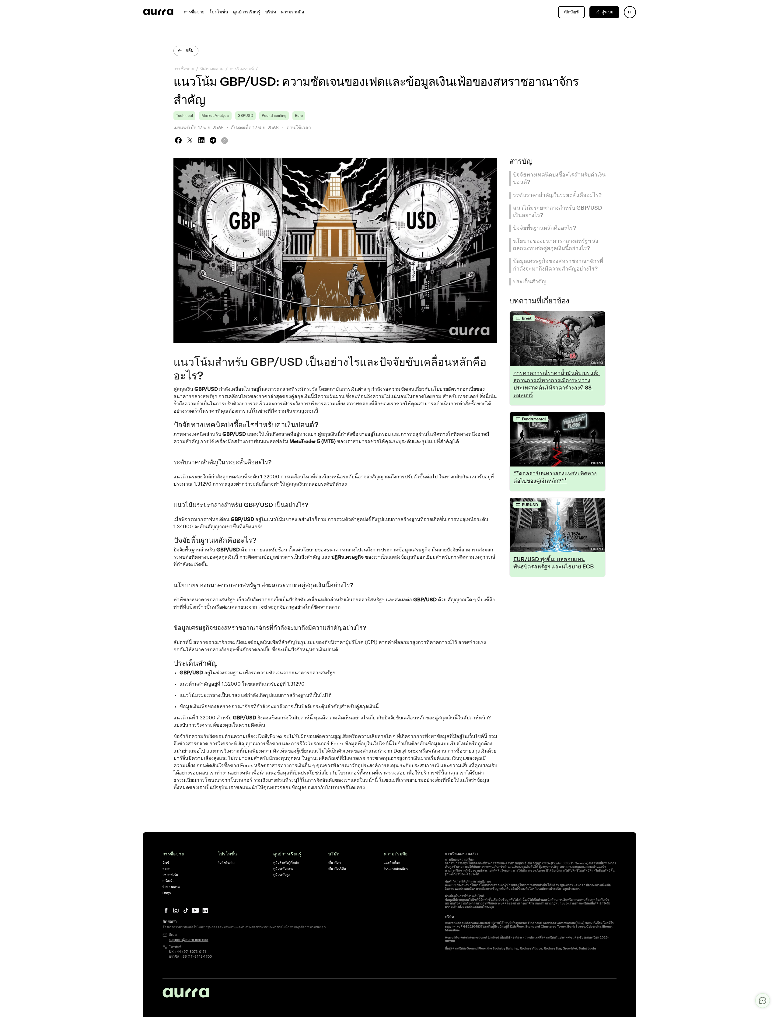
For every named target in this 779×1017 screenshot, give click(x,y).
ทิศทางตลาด (212, 69)
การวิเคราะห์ (242, 69)
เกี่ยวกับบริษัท (337, 868)
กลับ (190, 50)
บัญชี (165, 862)
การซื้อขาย (183, 69)
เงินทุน (166, 893)
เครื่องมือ (168, 880)
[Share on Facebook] (178, 140)
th (630, 12)
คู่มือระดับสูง (281, 874)
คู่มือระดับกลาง (283, 868)
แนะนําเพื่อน (392, 862)
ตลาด (166, 868)
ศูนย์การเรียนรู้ (287, 854)
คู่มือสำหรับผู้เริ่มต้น (286, 862)
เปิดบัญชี (571, 12)
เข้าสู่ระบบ (604, 12)
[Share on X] (190, 140)
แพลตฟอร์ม (170, 874)
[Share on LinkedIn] (201, 140)
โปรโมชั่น (227, 854)
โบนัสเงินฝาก (226, 862)
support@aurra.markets (188, 940)
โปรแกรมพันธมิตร (396, 868)
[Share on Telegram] (213, 140)
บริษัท (333, 854)
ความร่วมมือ (396, 854)
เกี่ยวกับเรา (335, 862)
